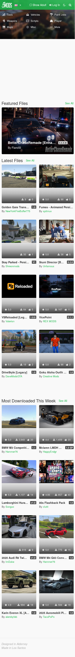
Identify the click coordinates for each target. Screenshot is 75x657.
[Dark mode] (64, 5)
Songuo (10, 506)
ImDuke (10, 562)
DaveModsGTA (14, 376)
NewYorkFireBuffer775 (18, 211)
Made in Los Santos (14, 648)
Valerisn (10, 321)
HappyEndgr (50, 451)
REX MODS (49, 321)
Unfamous (48, 266)
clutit (45, 506)
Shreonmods (13, 266)
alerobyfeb (11, 617)
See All (69, 103)
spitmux (47, 211)
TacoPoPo (48, 617)
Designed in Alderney (14, 644)
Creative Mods (51, 376)
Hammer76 (12, 451)
